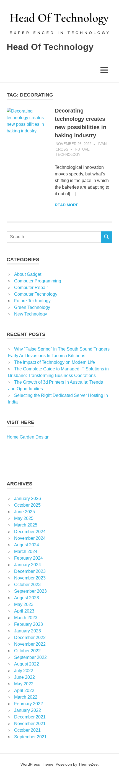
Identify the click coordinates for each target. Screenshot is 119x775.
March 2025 (25, 525)
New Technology (30, 314)
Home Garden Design (28, 437)
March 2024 (25, 551)
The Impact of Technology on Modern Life (54, 362)
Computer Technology (35, 294)
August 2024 (26, 544)
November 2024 (30, 538)
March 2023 (25, 617)
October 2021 (27, 730)
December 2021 (30, 717)
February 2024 (28, 558)
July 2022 (23, 670)
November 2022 (30, 644)
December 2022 (30, 637)
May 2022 (23, 684)
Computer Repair (31, 287)
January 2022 (27, 710)
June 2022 (24, 677)
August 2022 (26, 664)
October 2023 (27, 584)
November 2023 (30, 578)
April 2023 (24, 611)
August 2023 (26, 597)
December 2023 (30, 571)
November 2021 (30, 723)
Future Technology (32, 300)
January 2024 (27, 564)
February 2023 (28, 624)
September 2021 (30, 736)
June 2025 (24, 511)
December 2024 (30, 531)
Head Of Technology (50, 47)
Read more (66, 205)
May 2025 (23, 518)
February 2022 (28, 703)
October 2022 (27, 650)
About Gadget (27, 274)
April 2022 (24, 690)
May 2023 (23, 604)
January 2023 (27, 631)
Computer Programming (37, 281)
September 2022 (30, 657)
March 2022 (25, 697)
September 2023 (30, 591)
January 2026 (27, 498)
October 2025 (27, 505)
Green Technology (32, 307)
